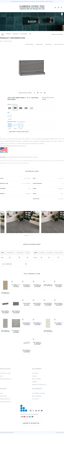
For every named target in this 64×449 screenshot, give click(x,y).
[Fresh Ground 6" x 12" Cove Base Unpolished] (20, 108)
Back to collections (57, 34)
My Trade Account (5, 373)
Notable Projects (5, 398)
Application (48, 44)
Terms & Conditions (60, 432)
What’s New (3, 396)
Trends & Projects (5, 401)
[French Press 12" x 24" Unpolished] (9, 116)
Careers (34, 381)
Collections (23, 33)
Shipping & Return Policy (39, 384)
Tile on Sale (35, 398)
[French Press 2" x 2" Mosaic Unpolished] (9, 125)
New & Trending (36, 396)
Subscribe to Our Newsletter (31, 423)
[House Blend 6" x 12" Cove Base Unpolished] (26, 108)
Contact (34, 376)
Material (8, 33)
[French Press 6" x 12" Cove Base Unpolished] (15, 108)
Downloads (39, 44)
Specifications (29, 44)
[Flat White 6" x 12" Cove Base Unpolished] (9, 108)
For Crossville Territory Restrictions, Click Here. (13, 146)
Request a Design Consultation (20, 131)
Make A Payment (36, 379)
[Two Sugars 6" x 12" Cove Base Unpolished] (31, 108)
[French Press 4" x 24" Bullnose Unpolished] (15, 125)
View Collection (58, 44)
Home (2, 33)
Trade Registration (5, 379)
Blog (1, 393)
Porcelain (15, 33)
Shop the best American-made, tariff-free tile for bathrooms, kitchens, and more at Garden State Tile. (32, 1)
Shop (1, 376)
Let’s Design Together (38, 393)
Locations (35, 373)
